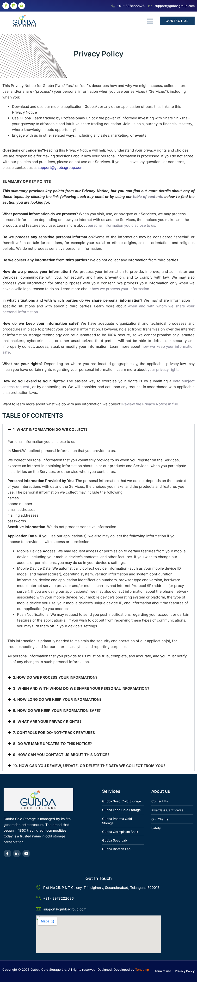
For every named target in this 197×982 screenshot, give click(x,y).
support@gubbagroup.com (60, 167)
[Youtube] (21, 5)
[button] (150, 21)
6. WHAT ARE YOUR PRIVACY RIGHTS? (47, 721)
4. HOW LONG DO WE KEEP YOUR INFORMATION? (57, 699)
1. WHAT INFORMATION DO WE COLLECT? (50, 429)
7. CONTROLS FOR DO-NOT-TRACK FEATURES (54, 732)
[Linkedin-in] (17, 853)
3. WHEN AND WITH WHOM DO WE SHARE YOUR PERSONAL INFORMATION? (81, 688)
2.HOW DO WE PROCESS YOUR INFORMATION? (55, 677)
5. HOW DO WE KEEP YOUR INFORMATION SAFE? (57, 710)
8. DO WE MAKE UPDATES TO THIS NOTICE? (52, 743)
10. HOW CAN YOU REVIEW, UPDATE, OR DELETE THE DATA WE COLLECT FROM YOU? (89, 765)
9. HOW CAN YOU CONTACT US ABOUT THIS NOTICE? (61, 754)
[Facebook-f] (5, 5)
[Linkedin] (13, 5)
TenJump (142, 969)
